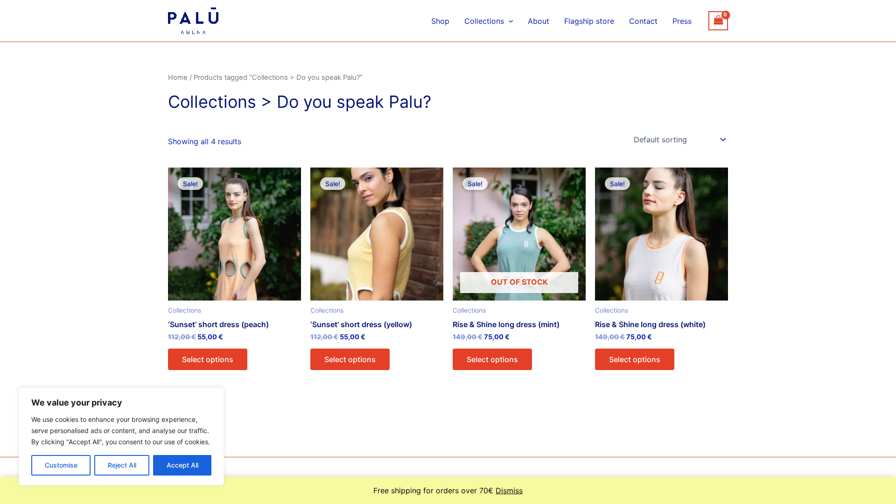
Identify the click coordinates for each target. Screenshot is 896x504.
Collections (484, 21)
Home (178, 77)
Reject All (122, 465)
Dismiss (509, 490)
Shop (440, 21)
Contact (643, 21)
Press (682, 21)
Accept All (182, 465)
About (538, 21)
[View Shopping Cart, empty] (718, 20)
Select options (207, 359)
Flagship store (589, 21)
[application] (508, 21)
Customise (61, 465)
